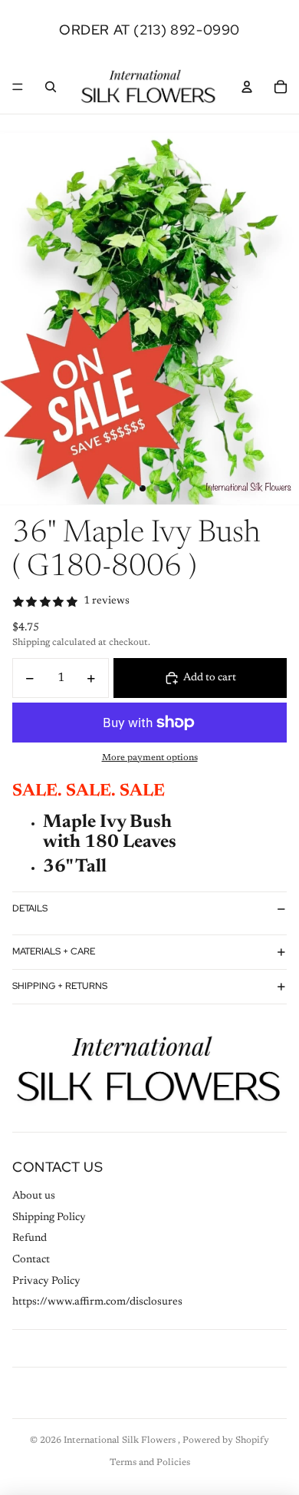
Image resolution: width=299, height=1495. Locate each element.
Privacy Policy (46, 1281)
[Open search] (50, 87)
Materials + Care (53, 951)
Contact (31, 1260)
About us (33, 1196)
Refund (29, 1238)
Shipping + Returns (59, 986)
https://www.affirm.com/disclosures (97, 1302)
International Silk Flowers (121, 1440)
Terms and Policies (150, 1462)
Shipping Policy (49, 1217)
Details (30, 908)
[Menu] (17, 86)
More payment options (150, 757)
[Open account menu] (247, 87)
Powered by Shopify (225, 1440)
